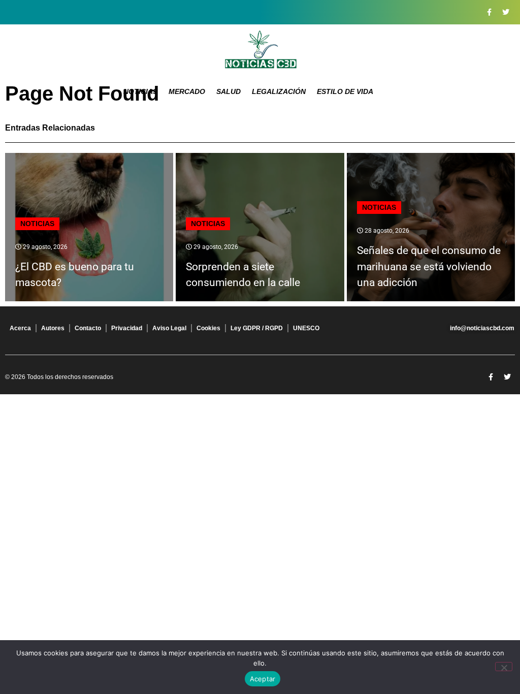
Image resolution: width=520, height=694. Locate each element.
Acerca (20, 328)
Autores (52, 328)
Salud (228, 91)
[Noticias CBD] (260, 49)
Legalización (279, 91)
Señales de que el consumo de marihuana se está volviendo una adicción (429, 266)
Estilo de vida (345, 91)
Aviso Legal (169, 328)
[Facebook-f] (489, 12)
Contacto (88, 328)
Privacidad (126, 328)
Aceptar (263, 679)
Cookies (208, 328)
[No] (503, 666)
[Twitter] (506, 12)
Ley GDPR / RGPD (257, 328)
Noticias (140, 91)
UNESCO (306, 328)
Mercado (187, 91)
